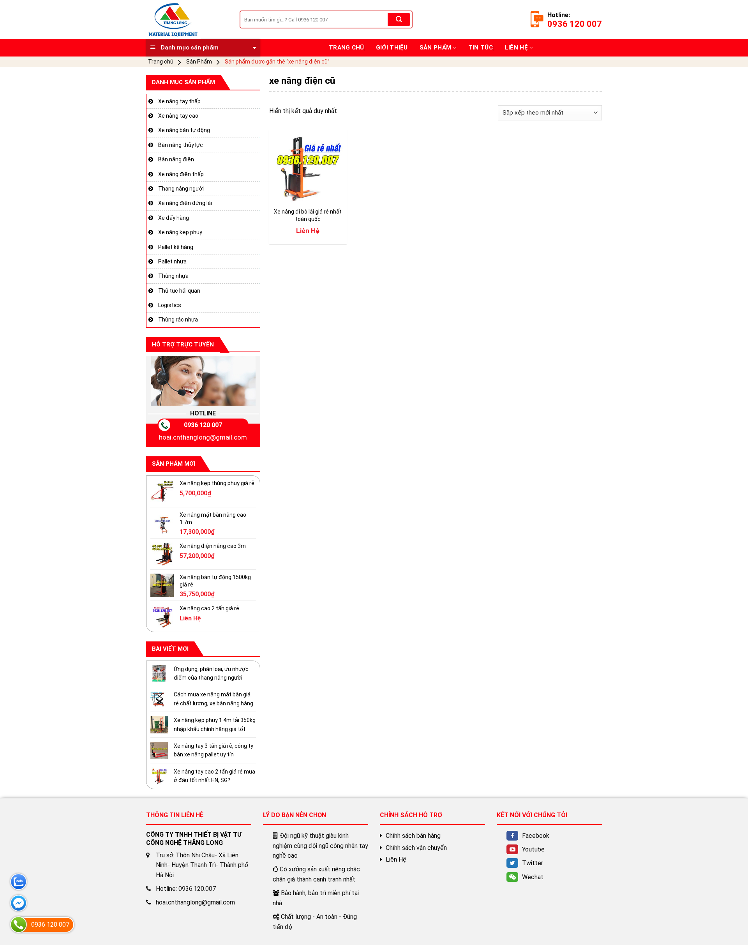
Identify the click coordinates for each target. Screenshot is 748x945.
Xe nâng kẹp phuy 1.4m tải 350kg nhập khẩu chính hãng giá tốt (215, 724)
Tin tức (480, 47)
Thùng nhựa (173, 276)
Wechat (532, 877)
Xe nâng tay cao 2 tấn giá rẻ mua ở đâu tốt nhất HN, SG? (214, 775)
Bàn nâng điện (176, 159)
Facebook (535, 835)
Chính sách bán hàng (413, 835)
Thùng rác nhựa (178, 319)
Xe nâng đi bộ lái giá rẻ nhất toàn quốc (308, 215)
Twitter (532, 863)
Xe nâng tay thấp (179, 101)
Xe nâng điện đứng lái (185, 203)
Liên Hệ (516, 47)
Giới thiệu (392, 47)
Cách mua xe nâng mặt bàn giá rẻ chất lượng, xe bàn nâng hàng (213, 698)
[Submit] (399, 19)
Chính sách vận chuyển (416, 847)
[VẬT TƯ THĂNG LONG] (187, 19)
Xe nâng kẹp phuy (180, 232)
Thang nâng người (181, 188)
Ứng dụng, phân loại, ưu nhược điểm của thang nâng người (211, 673)
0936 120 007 (203, 425)
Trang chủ (346, 47)
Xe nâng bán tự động (184, 130)
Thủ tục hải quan (179, 290)
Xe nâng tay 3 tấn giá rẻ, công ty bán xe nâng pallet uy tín (213, 750)
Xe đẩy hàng (173, 218)
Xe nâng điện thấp (181, 174)
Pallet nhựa (172, 261)
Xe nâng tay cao (178, 116)
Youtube (533, 849)
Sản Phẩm (435, 47)
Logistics (169, 305)
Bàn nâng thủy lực (180, 145)
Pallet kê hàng (175, 247)
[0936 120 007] (18, 924)
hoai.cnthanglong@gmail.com (203, 437)
